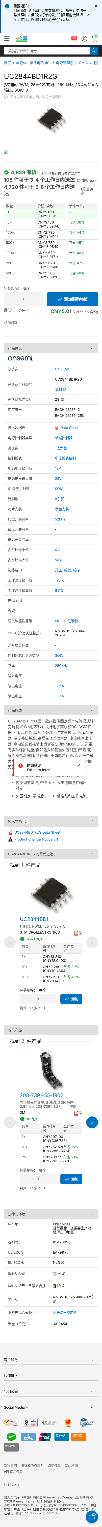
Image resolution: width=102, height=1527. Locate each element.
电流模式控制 (65, 458)
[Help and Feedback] (92, 1517)
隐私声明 (10, 1465)
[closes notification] (96, 6)
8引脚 (59, 499)
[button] (7, 39)
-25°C (60, 580)
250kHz (61, 665)
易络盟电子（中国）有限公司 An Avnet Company (40, 1497)
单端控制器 (63, 438)
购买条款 (54, 1465)
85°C (59, 590)
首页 (7, 63)
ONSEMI (62, 369)
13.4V (59, 696)
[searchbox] (47, 51)
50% (59, 560)
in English (11, 1484)
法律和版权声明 (32, 1465)
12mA (59, 686)
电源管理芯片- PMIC (72, 63)
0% (58, 550)
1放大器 (61, 448)
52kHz (60, 519)
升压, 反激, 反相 (67, 570)
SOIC (59, 489)
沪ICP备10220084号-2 (20, 1505)
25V (58, 478)
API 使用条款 (13, 1471)
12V (58, 468)
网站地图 (71, 1465)
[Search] (94, 51)
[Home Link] (26, 39)
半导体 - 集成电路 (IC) (33, 63)
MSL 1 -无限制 (66, 621)
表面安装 (62, 509)
